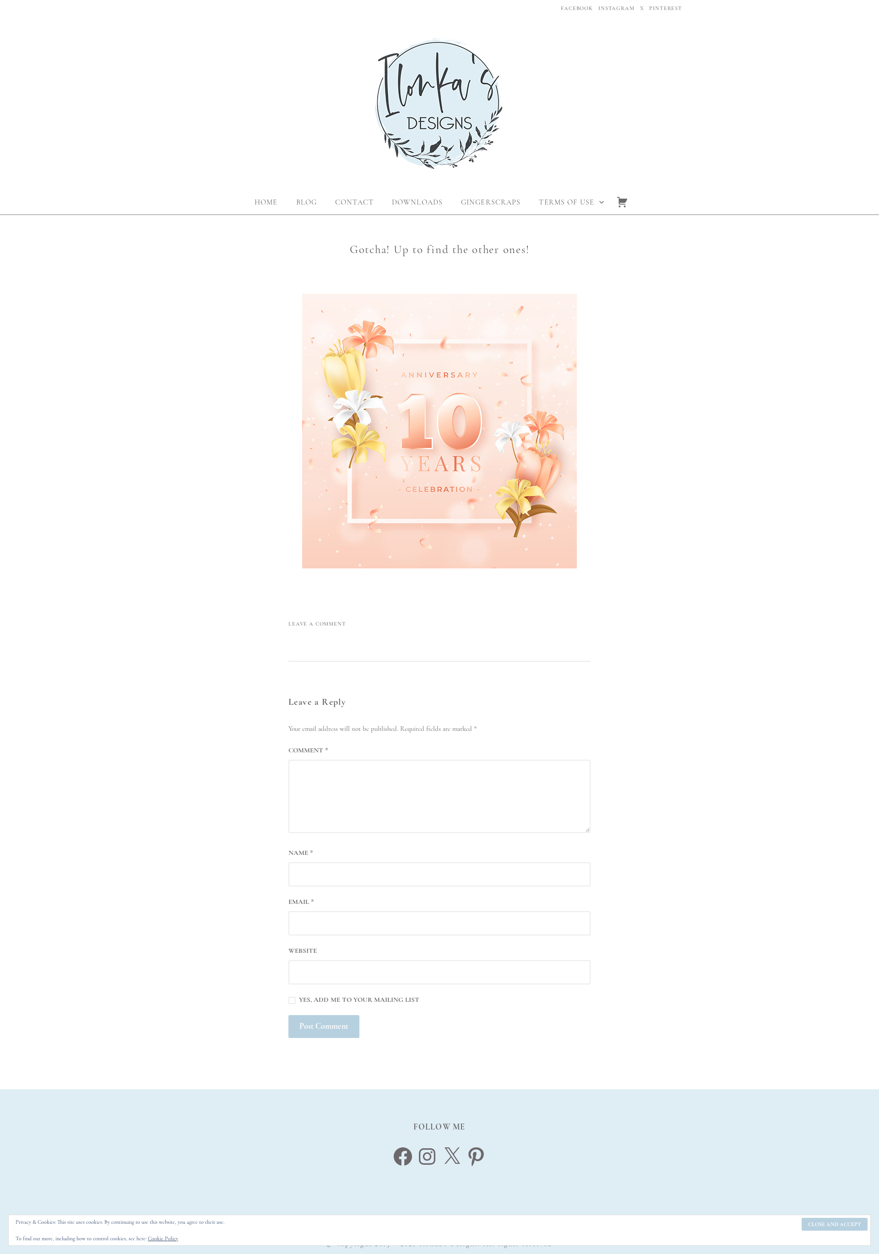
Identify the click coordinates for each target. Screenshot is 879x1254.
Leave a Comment (317, 624)
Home (266, 202)
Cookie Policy (163, 1238)
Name (300, 853)
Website (302, 950)
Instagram (616, 8)
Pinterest (665, 8)
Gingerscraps (491, 202)
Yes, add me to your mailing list (358, 999)
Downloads (417, 202)
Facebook (577, 8)
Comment (308, 750)
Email (301, 901)
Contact (354, 202)
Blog (306, 202)
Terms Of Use (566, 202)
